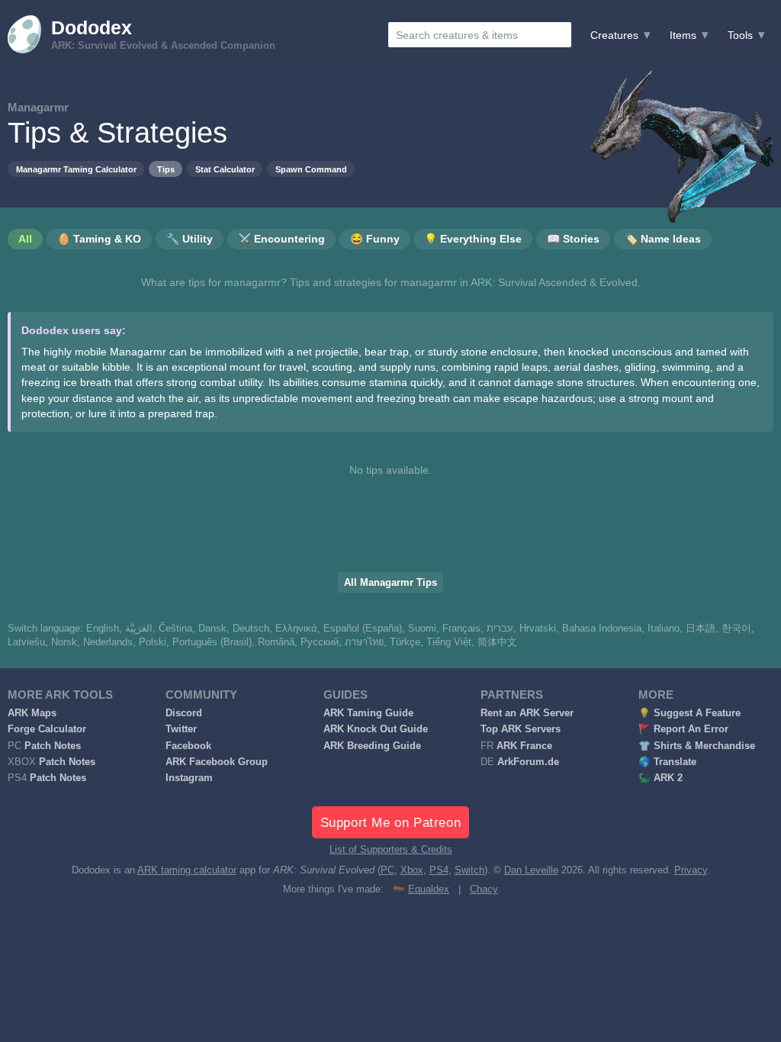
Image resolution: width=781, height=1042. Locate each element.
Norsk (64, 642)
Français (461, 628)
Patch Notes (52, 746)
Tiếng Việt (448, 642)
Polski (152, 642)
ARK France (524, 746)
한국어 (736, 628)
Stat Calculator (225, 169)
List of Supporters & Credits (390, 849)
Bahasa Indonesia (601, 628)
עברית (500, 628)
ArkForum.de (528, 762)
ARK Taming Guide (368, 713)
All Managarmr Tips (390, 582)
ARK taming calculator (186, 870)
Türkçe (405, 642)
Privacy (690, 870)
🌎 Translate (667, 762)
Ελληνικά (296, 628)
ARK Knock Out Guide (375, 729)
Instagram (189, 778)
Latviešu (26, 642)
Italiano (664, 628)
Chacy (484, 889)
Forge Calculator (47, 729)
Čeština (175, 628)
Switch (469, 870)
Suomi (422, 628)
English (102, 628)
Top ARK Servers (520, 729)
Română (276, 642)
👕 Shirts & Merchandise (696, 746)
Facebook (188, 746)
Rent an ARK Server (527, 713)
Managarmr (38, 107)
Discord (184, 713)
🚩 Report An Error (683, 729)
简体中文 (497, 642)
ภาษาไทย (364, 642)
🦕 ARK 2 (660, 778)
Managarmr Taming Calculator (76, 169)
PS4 (438, 870)
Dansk (212, 628)
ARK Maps (32, 713)
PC (387, 870)
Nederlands (108, 642)
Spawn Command (311, 169)
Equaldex (428, 889)
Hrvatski (537, 628)
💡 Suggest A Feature (689, 713)
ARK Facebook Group (217, 762)
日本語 (700, 628)
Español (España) (362, 628)
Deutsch (251, 628)
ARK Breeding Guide (372, 746)
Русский (320, 642)
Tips (166, 169)
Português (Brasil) (212, 642)
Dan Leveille (531, 870)
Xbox (411, 870)
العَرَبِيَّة (139, 628)
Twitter (181, 729)
